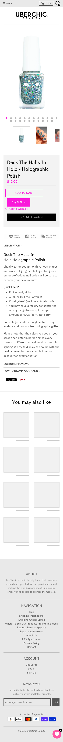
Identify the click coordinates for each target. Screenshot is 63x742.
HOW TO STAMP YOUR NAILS (21, 370)
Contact (31, 646)
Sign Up (31, 672)
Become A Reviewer (31, 631)
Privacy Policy (31, 643)
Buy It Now (19, 202)
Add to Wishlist (18, 208)
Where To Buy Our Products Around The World (31, 623)
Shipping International (31, 615)
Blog (31, 611)
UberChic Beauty (36, 730)
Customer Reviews (16, 363)
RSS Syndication (31, 639)
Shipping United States (31, 619)
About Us (31, 635)
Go (56, 702)
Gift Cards (31, 664)
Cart (48, 3)
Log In (31, 668)
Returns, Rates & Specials (31, 627)
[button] (57, 3)
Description (12, 245)
